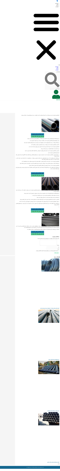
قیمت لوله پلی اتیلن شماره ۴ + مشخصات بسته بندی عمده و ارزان (49, 308)
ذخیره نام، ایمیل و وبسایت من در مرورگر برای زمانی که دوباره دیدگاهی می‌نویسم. (47, 250)
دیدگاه (58, 245)
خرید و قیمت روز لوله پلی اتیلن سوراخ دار (53, 410)
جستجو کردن (58, 71)
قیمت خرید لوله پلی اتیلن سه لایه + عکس (53, 462)
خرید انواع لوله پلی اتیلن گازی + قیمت (53, 359)
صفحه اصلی (56, 3)
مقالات (57, 4)
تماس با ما (57, 6)
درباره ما (57, 5)
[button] (46, 36)
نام (58, 247)
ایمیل (58, 249)
